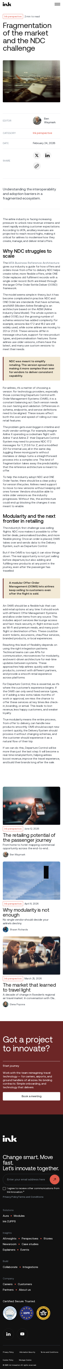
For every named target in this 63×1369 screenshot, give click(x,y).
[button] (57, 4)
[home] (7, 4)
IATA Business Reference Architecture (33, 262)
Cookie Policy (8, 1360)
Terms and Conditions (30, 1196)
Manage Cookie (25, 1360)
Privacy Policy (10, 1196)
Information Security (27, 1352)
